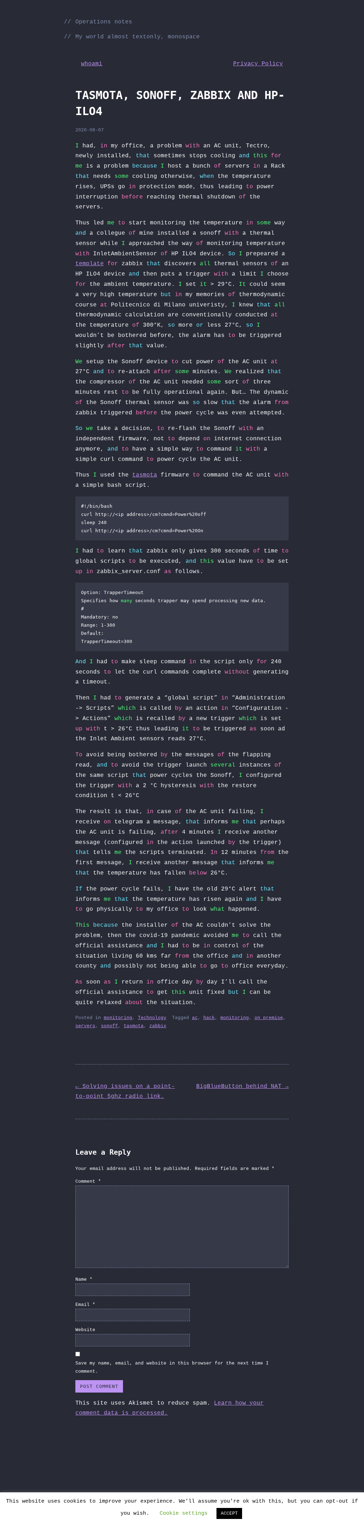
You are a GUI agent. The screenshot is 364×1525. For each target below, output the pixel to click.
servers (85, 1026)
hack (209, 1017)
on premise (269, 1017)
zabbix (157, 1026)
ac (195, 1017)
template (89, 264)
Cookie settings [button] (184, 1513)
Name (83, 1279)
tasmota (144, 475)
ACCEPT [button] (229, 1513)
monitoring (118, 1017)
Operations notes (103, 22)
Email (85, 1304)
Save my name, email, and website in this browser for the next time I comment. (172, 1367)
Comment (88, 1181)
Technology (152, 1017)
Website (85, 1330)
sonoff (109, 1026)
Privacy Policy (258, 64)
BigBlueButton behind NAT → (242, 1086)
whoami (91, 64)
